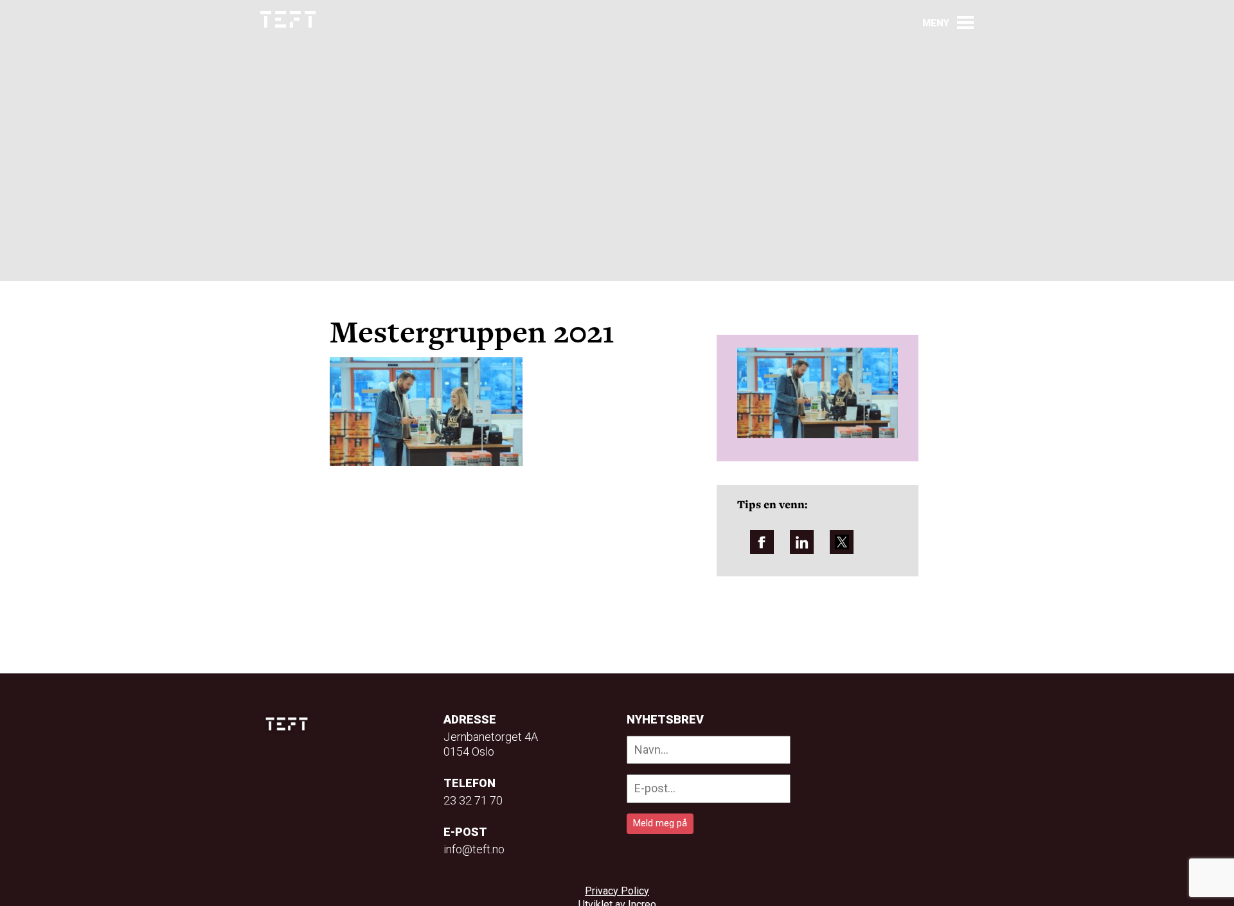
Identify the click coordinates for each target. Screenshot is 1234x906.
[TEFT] (289, 724)
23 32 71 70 (473, 800)
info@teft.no (474, 849)
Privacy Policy (617, 891)
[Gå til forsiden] (288, 19)
